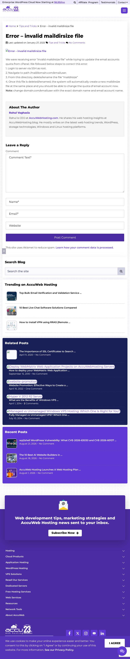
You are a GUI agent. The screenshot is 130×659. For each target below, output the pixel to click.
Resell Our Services (17, 580)
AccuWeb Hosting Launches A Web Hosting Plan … (50, 469)
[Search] (75, 2)
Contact (122, 2)
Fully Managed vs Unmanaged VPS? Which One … (39, 414)
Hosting (10, 550)
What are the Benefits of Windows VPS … (33, 400)
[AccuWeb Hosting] (11, 9)
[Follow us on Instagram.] (85, 633)
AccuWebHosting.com (43, 117)
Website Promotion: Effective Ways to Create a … (38, 385)
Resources (11, 603)
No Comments (77, 42)
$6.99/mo (59, 2)
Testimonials (108, 2)
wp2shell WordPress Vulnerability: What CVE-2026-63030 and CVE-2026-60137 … (67, 440)
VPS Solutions (14, 574)
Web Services (13, 597)
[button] (122, 550)
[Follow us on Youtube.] (94, 633)
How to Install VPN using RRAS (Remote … (44, 322)
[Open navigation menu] (124, 10)
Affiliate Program (88, 2)
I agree (114, 643)
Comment (12, 151)
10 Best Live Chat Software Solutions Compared (48, 307)
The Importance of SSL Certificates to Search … (47, 351)
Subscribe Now (63, 533)
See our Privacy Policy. (59, 649)
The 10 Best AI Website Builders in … (40, 454)
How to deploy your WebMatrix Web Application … (39, 370)
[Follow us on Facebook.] (69, 633)
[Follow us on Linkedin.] (102, 633)
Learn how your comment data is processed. (85, 247)
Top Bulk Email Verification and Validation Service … (50, 292)
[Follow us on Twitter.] (77, 633)
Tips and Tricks (57, 42)
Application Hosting (17, 562)
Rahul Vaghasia (19, 112)
